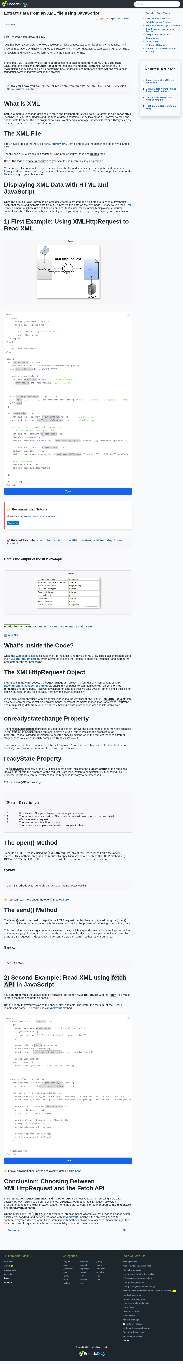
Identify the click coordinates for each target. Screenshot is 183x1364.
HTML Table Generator (132, 1270)
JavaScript (68, 1268)
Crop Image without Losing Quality (138, 1274)
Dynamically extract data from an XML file (159, 98)
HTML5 (66, 1276)
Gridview (100, 1272)
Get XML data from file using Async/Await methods (161, 90)
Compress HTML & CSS (157, 35)
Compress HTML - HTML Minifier (136, 1303)
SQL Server (84, 1261)
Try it (68, 491)
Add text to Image (131, 1320)
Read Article (13, 523)
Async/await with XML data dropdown (160, 81)
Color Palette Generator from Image (139, 1286)
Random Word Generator (134, 1299)
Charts (99, 1265)
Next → (14, 25)
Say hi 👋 (8, 1266)
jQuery (99, 1261)
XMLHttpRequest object (24, 658)
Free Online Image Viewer (134, 1332)
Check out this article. (22, 89)
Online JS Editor (130, 1262)
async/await (54, 1008)
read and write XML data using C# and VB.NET (63, 626)
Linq (98, 1276)
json (82, 1276)
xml (127, 19)
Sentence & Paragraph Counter (137, 1328)
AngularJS (84, 1268)
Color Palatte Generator (158, 18)
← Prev (7, 25)
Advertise (8, 1274)
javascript (117, 19)
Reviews (83, 1279)
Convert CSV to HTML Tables (160, 48)
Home (7, 1278)
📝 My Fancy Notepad (133, 1324)
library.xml (59, 143)
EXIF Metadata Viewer (132, 1336)
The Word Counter (131, 1311)
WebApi (67, 1283)
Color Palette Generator (133, 1282)
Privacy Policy (10, 1270)
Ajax (65, 1265)
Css (65, 1272)
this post (75, 1170)
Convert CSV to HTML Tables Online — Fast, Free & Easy (147, 1290)
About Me (8, 1262)
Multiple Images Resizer (158, 22)
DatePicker (101, 1268)
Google (83, 1272)
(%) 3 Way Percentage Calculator (162, 25)
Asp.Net (83, 1265)
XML (81, 1283)
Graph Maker (152, 38)
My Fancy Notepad (155, 45)
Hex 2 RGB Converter (132, 1295)
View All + (150, 52)
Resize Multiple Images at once (137, 1266)
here (66, 899)
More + (126, 1340)
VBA (98, 1279)
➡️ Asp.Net (11, 635)
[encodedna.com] (14, 6)
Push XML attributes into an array (161, 107)
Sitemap (8, 1282)
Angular (67, 1261)
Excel (66, 1279)
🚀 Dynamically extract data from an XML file (31, 516)
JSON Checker (152, 41)
